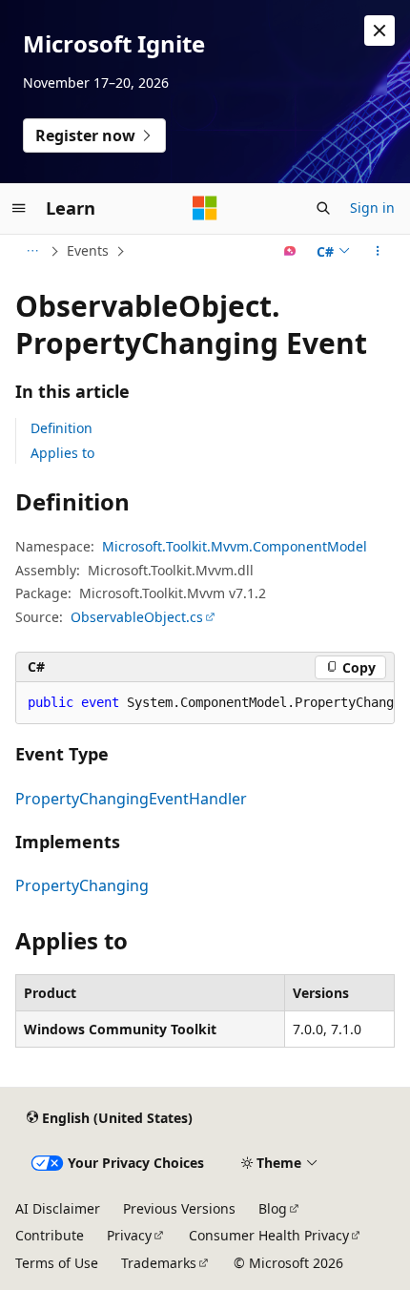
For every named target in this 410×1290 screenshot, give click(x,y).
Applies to (62, 453)
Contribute (49, 1235)
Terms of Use (56, 1263)
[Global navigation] (19, 208)
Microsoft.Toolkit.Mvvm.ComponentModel (234, 546)
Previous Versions (179, 1208)
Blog (272, 1208)
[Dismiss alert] (379, 30)
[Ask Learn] (290, 251)
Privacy (129, 1235)
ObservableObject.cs (137, 617)
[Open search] (323, 208)
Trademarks (158, 1263)
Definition (61, 428)
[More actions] (378, 251)
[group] (205, 703)
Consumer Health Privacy (269, 1235)
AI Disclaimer (57, 1208)
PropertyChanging (82, 885)
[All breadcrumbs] (32, 251)
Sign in (372, 207)
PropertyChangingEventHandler (131, 798)
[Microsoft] (205, 208)
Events (88, 250)
